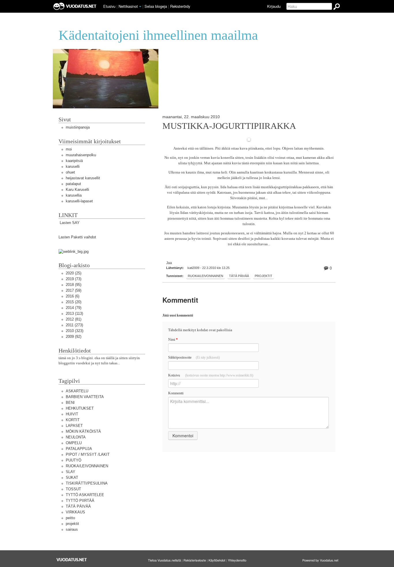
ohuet (70, 172)
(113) (74, 313)
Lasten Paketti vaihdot (77, 237)
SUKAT (72, 477)
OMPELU (74, 443)
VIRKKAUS (75, 512)
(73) (73, 279)
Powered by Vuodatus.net (320, 560)
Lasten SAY (69, 223)
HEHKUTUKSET (80, 408)
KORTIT (73, 420)
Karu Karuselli (77, 189)
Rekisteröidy (180, 6)
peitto (70, 518)
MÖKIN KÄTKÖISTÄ (83, 431)
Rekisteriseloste (194, 560)
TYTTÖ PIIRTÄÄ (80, 500)
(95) (73, 284)
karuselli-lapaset (79, 201)
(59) (73, 290)
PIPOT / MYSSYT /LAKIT (88, 454)
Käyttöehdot (217, 560)
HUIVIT (72, 414)
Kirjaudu (274, 6)
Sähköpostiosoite (194, 357)
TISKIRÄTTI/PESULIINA (87, 483)
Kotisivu (210, 375)
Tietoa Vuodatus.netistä (164, 560)
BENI (70, 402)
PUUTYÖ (73, 460)
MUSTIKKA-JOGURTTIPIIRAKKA (229, 126)
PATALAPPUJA (79, 449)
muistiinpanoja (78, 127)
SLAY (70, 472)
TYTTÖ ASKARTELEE (85, 495)
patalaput (73, 184)
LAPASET (74, 425)
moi (69, 149)
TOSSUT (73, 489)
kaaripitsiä (74, 161)
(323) (74, 331)
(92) (73, 336)
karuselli (73, 166)
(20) (73, 302)
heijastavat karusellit (83, 178)
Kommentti (175, 393)
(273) (74, 325)
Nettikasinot (128, 6)
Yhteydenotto (237, 560)
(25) (73, 273)
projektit (263, 276)
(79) (73, 308)
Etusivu (109, 6)
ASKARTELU (77, 391)
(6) (72, 296)
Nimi (173, 339)
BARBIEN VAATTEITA (85, 397)
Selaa (156, 6)
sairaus (72, 529)
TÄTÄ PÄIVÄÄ (239, 276)
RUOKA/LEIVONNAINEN (205, 276)
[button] (140, 6)
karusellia (74, 195)
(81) (73, 319)
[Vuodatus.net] (72, 560)
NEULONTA (76, 437)
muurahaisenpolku (81, 155)
